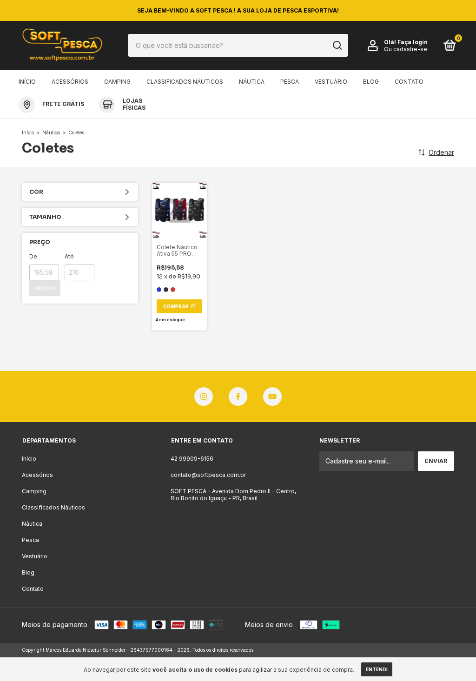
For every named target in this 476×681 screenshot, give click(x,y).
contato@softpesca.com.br (208, 474)
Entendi (377, 669)
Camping (117, 81)
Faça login (412, 42)
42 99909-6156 (192, 458)
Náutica (251, 81)
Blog (371, 81)
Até (69, 256)
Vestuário (331, 81)
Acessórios (70, 81)
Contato (409, 81)
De (33, 256)
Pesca (289, 81)
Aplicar (45, 288)
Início (27, 81)
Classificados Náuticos (184, 81)
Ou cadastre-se (405, 49)
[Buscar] (336, 45)
